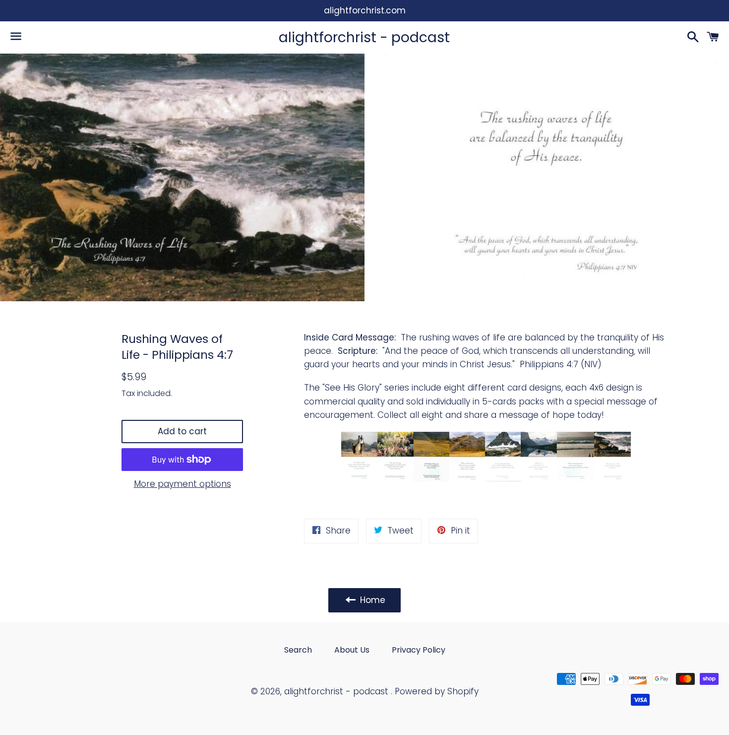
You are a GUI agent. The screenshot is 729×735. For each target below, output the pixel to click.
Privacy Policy (418, 650)
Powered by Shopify (437, 691)
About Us (351, 650)
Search (298, 650)
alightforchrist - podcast (364, 37)
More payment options (182, 484)
